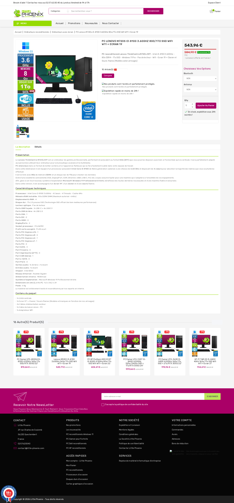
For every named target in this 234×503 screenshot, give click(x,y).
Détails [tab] (38, 147)
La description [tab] (23, 147)
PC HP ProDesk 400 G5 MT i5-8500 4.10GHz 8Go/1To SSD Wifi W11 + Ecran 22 (99, 361)
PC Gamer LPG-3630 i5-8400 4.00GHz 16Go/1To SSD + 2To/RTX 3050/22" (170, 361)
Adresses (176, 439)
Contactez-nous (35, 3)
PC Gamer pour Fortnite (77, 439)
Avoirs (175, 434)
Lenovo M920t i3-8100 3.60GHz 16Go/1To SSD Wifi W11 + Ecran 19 (64, 361)
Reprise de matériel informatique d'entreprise (140, 461)
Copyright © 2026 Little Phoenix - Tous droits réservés (38, 499)
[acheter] (161, 345)
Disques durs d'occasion (77, 479)
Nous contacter (110, 23)
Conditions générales (128, 434)
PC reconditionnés (74, 470)
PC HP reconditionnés (76, 448)
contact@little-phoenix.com (31, 448)
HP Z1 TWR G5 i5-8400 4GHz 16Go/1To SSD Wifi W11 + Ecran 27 (205, 361)
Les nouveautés (73, 430)
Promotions (74, 23)
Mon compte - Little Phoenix (79, 461)
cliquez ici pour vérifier (208, 454)
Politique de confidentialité (131, 443)
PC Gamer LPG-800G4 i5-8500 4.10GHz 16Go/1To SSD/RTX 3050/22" (29, 361)
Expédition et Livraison (129, 425)
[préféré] (37, 345)
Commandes (177, 430)
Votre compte (182, 420)
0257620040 (24, 444)
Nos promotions (73, 425)
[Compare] (26, 345)
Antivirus (188, 84)
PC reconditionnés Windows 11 (79, 434)
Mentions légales (126, 430)
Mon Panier (71, 465)
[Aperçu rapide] (31, 345)
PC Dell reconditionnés (76, 443)
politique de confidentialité (128, 404)
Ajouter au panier (205, 105)
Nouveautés (91, 23)
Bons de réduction (180, 443)
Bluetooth (188, 73)
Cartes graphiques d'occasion (79, 484)
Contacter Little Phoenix (130, 448)
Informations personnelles (184, 425)
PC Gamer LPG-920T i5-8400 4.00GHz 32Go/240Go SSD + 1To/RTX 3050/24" (134, 362)
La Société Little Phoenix (130, 439)
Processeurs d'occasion (77, 475)
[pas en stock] (21, 345)
